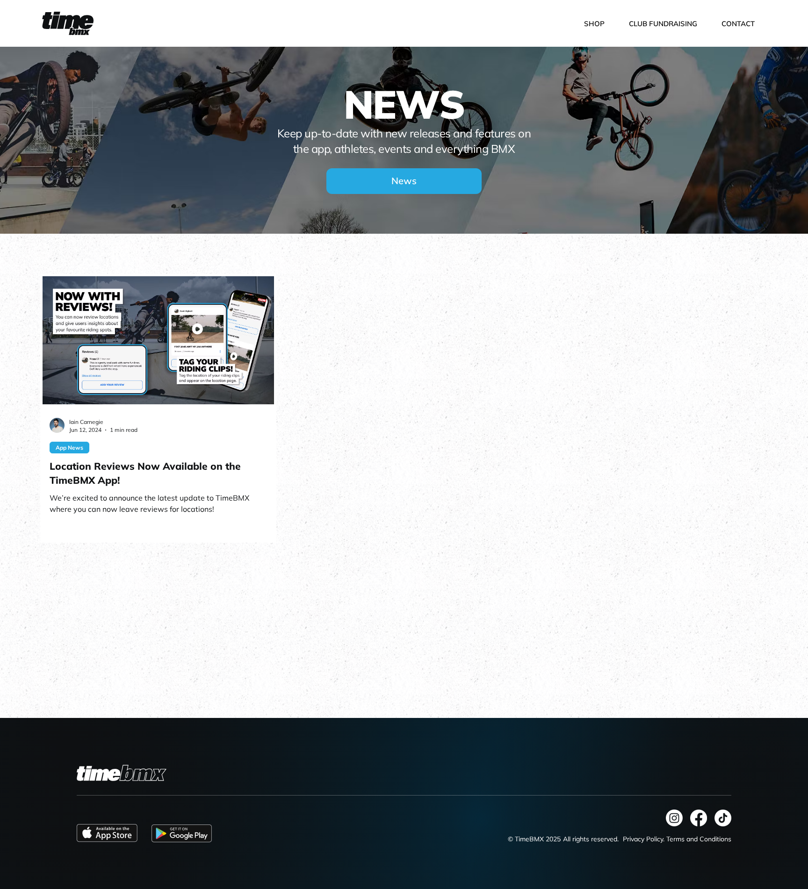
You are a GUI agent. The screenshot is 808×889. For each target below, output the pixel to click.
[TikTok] (722, 818)
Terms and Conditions (698, 839)
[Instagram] (674, 818)
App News (69, 447)
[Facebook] (698, 818)
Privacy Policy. (643, 839)
